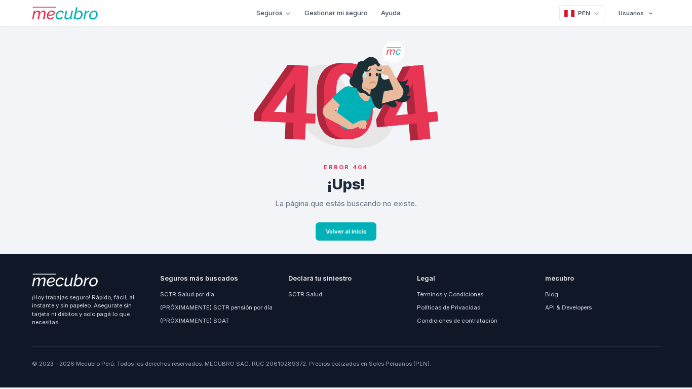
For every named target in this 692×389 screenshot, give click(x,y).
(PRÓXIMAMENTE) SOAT (194, 320)
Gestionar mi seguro (336, 13)
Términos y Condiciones (450, 294)
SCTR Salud (305, 294)
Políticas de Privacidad (449, 307)
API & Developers (568, 307)
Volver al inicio (346, 231)
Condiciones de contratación (457, 320)
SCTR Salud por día (187, 294)
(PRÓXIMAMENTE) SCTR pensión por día (216, 307)
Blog (551, 294)
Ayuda (391, 13)
